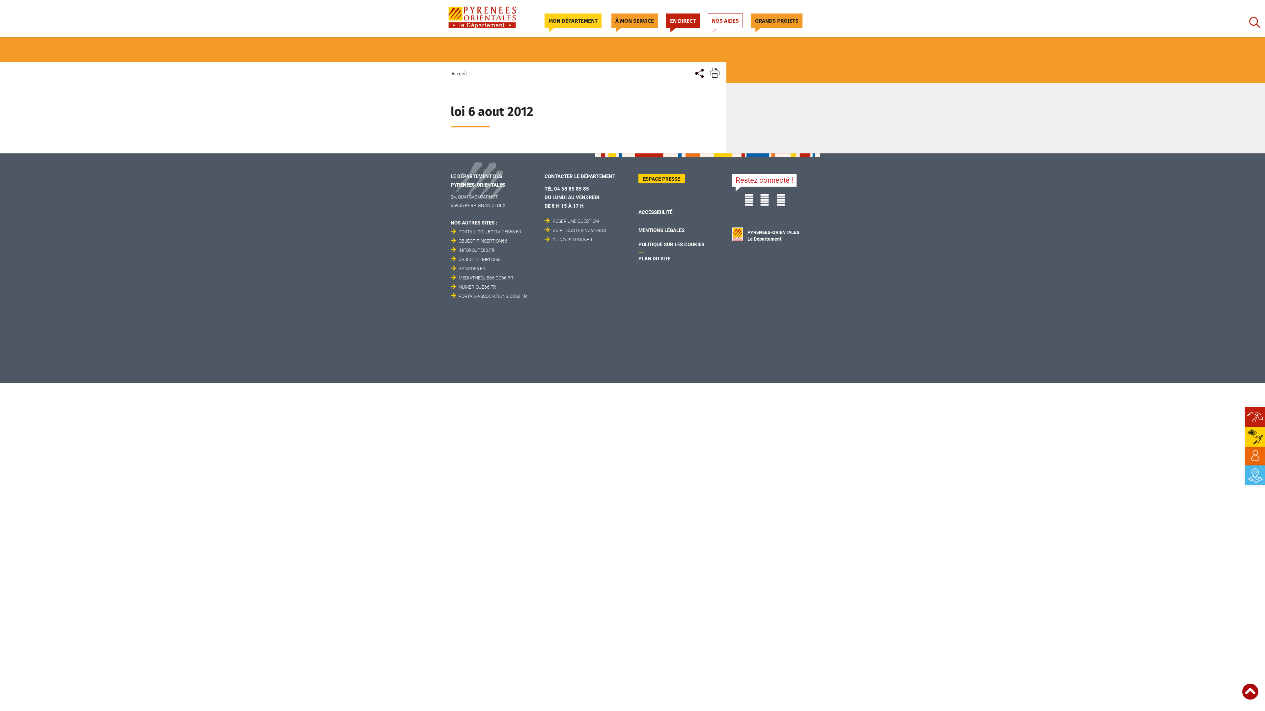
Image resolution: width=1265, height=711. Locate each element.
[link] (1255, 456)
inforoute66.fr (477, 250)
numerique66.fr (477, 287)
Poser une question (575, 221)
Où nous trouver (572, 239)
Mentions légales (661, 230)
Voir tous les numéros (579, 230)
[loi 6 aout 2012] (699, 72)
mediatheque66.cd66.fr (486, 277)
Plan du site (654, 259)
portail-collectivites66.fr (490, 231)
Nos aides (725, 20)
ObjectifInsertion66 (483, 241)
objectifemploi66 (480, 259)
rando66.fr (472, 268)
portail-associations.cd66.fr (493, 296)
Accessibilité (655, 212)
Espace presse (661, 179)
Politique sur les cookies (671, 245)
